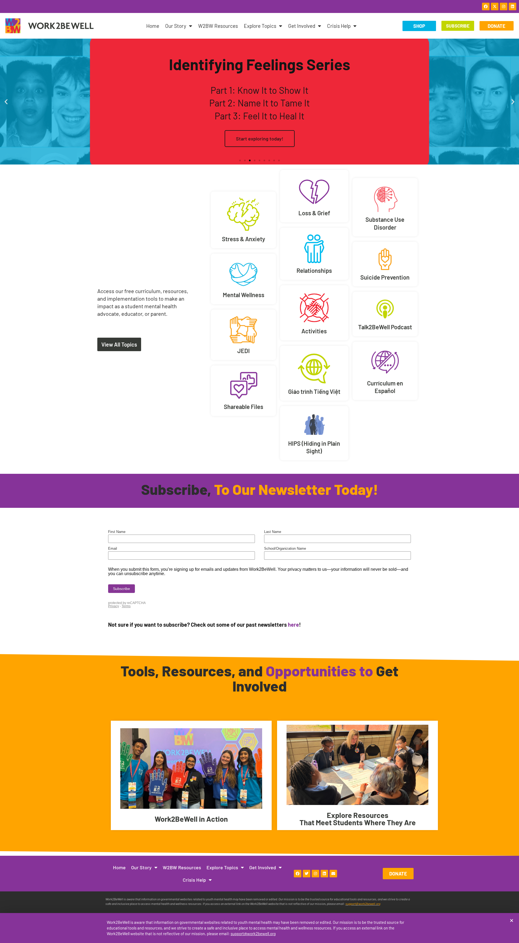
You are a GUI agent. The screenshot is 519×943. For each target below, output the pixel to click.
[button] (512, 920)
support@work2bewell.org (253, 933)
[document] (259, 471)
